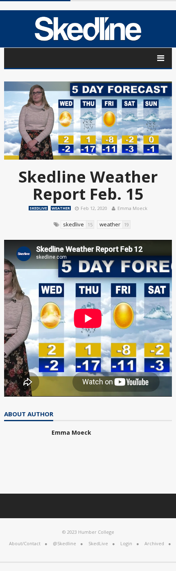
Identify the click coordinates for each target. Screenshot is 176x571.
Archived (154, 543)
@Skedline (64, 543)
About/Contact (25, 543)
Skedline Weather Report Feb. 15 (88, 185)
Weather (61, 208)
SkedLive (38, 208)
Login (126, 543)
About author (28, 414)
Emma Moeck (132, 208)
